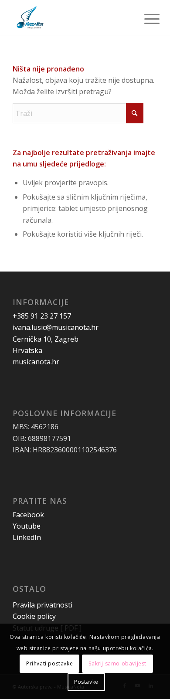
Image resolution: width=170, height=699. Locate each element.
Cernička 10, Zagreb (45, 339)
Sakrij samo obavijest (117, 663)
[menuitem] (145, 18)
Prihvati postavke (49, 663)
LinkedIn (27, 537)
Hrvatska (27, 350)
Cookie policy (34, 616)
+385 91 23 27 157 (42, 316)
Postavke (86, 681)
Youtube (27, 526)
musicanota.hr (36, 361)
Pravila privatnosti (42, 605)
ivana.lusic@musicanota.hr (56, 327)
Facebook (28, 514)
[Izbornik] (145, 18)
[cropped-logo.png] (70, 17)
